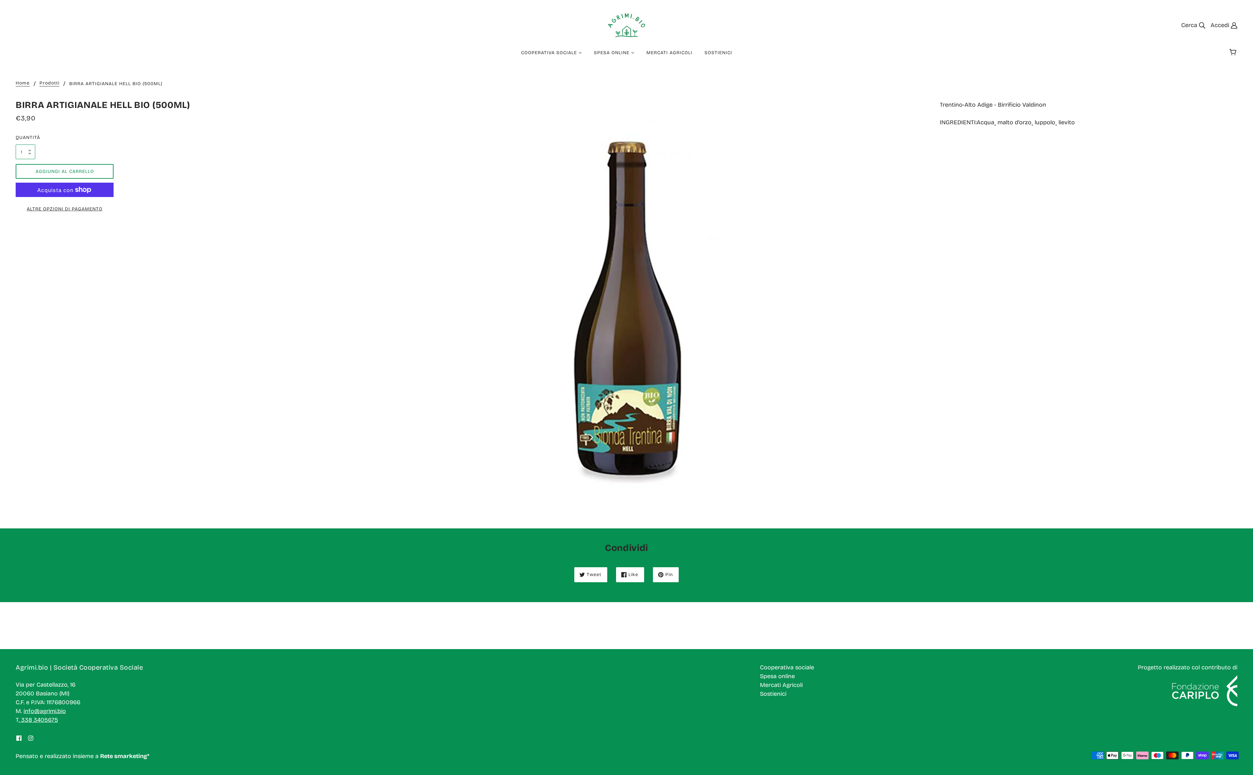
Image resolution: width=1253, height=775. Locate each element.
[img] (19, 738)
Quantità (25, 137)
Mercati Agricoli (781, 685)
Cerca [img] (1190, 25)
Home (23, 83)
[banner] (626, 24)
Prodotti (49, 83)
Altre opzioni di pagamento (64, 209)
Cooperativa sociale (787, 667)
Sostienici (773, 693)
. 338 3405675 (38, 719)
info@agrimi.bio (44, 711)
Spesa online (777, 676)
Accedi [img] (1221, 25)
